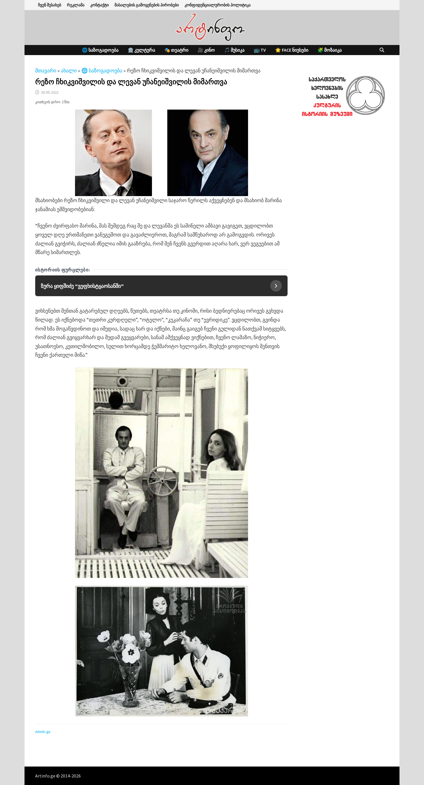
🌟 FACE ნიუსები (291, 50)
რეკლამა (76, 4)
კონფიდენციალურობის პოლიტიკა (218, 4)
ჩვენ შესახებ (49, 4)
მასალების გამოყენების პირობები (147, 4)
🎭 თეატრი (176, 50)
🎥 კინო (206, 50)
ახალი (69, 70)
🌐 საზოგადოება (100, 50)
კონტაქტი (99, 4)
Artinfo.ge (42, 731)
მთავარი (45, 70)
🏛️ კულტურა (141, 50)
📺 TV (260, 50)
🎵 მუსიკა (234, 50)
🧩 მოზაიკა (330, 50)
